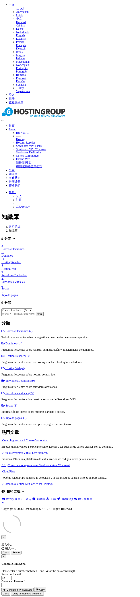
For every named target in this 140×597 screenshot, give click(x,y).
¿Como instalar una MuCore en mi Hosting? (27, 483)
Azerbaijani (22, 11)
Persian (20, 41)
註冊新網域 (23, 162)
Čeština (20, 25)
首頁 (12, 125)
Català (19, 15)
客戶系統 (14, 226)
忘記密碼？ (23, 207)
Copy (41, 589)
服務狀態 (14, 177)
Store (12, 129)
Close (6, 552)
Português (22, 68)
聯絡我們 (14, 185)
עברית (19, 51)
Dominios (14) (13, 343)
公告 (12, 170)
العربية (20, 8)
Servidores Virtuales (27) (19, 393)
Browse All (22, 132)
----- (18, 136)
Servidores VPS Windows (31, 149)
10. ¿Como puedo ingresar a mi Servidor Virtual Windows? (35, 465)
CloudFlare (8, 471)
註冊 (12, 98)
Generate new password (19, 589)
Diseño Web (23, 159)
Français (21, 45)
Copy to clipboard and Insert (27, 593)
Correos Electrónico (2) (18, 331)
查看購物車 (16, 102)
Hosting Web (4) (15, 368)
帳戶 (12, 192)
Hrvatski (21, 22)
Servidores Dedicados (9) (20, 380)
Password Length (11, 574)
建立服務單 (85, 499)
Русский (21, 78)
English (20, 35)
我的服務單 (13, 499)
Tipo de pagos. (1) (15, 417)
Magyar (20, 55)
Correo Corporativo (27, 155)
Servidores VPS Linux (29, 145)
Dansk (20, 28)
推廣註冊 (14, 181)
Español (20, 81)
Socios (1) (11, 405)
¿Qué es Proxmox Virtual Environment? (24, 452)
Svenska (21, 84)
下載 (53, 499)
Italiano (20, 58)
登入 (12, 94)
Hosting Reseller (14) (17, 355)
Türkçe (20, 87)
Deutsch (21, 48)
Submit (16, 552)
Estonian (21, 38)
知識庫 (13, 174)
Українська (23, 91)
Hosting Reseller (25, 142)
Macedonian (23, 61)
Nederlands (22, 32)
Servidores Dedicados (28, 152)
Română (21, 74)
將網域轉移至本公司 (29, 166)
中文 (12, 4)
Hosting (20, 139)
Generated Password (13, 581)
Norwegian (22, 64)
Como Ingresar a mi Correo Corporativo (24, 440)
